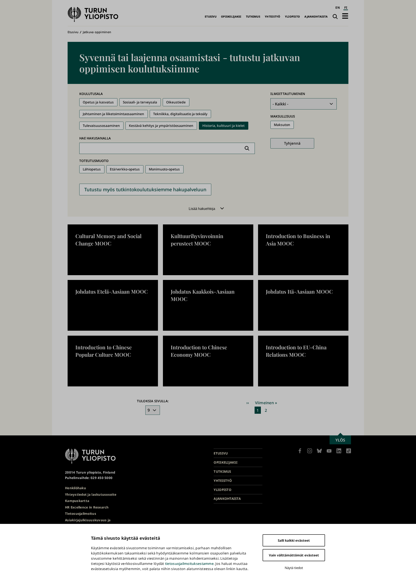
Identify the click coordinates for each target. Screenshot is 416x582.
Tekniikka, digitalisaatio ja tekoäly (180, 114)
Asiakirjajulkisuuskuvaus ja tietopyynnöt (87, 523)
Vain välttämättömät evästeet (294, 555)
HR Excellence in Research (87, 507)
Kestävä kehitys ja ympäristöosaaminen (161, 125)
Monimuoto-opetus (164, 169)
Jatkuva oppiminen (97, 32)
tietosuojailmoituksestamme (189, 563)
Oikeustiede (176, 102)
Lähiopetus (92, 169)
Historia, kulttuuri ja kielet (223, 125)
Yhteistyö (272, 16)
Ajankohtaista (316, 16)
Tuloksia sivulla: (153, 401)
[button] (345, 16)
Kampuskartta (77, 501)
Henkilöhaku (75, 488)
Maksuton (282, 125)
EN (337, 7)
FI (345, 7)
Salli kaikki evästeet (294, 540)
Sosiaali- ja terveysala (140, 102)
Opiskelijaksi (231, 16)
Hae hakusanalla (95, 138)
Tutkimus (253, 16)
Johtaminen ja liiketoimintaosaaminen (113, 114)
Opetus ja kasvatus (98, 102)
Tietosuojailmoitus (80, 513)
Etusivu (210, 16)
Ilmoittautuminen (287, 94)
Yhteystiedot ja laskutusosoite (90, 494)
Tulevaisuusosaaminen (101, 125)
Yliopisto (292, 16)
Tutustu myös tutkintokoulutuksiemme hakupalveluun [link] (145, 189)
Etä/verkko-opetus (125, 169)
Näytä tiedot (294, 568)
